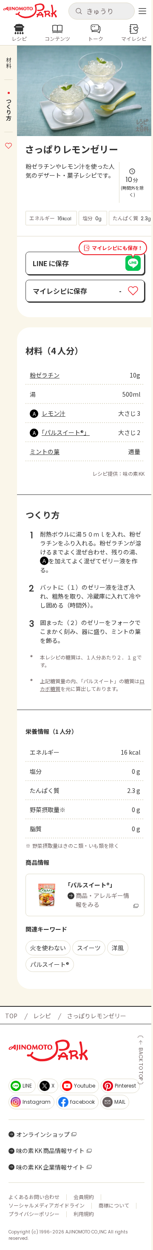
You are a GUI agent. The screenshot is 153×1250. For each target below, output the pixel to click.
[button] (101, 11)
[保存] (8, 144)
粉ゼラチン (45, 375)
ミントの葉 (45, 451)
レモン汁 (53, 413)
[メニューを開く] (142, 11)
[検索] (78, 11)
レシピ (42, 1015)
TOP (11, 1015)
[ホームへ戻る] (30, 10)
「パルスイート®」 (66, 432)
